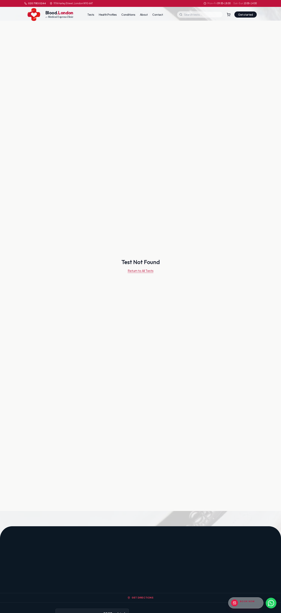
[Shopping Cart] (228, 14)
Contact (157, 14)
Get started (245, 14)
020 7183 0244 (37, 3)
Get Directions (142, 597)
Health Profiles (108, 14)
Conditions (128, 14)
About (144, 14)
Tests (90, 14)
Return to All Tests (140, 271)
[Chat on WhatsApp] (271, 603)
